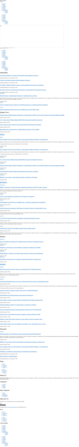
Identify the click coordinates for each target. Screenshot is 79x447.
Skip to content (3, 0)
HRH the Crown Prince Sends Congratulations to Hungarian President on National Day (22, 342)
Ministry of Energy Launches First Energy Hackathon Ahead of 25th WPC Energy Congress (23, 187)
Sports (3, 8)
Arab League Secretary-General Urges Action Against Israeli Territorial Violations (20, 124)
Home (3, 364)
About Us (4, 366)
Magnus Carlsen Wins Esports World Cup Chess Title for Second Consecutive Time (21, 319)
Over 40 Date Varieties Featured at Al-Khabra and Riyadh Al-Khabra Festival (20, 218)
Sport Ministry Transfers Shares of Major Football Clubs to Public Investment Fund (21, 300)
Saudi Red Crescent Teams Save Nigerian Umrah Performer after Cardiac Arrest (20, 259)
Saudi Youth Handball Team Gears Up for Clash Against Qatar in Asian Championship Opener (24, 281)
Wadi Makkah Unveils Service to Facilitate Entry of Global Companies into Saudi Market (22, 202)
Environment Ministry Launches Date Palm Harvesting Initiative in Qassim (19, 75)
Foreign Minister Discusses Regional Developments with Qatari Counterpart (19, 171)
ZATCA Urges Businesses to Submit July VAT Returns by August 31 (17, 196)
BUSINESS (3, 182)
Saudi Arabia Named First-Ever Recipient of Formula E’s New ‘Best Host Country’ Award (23, 324)
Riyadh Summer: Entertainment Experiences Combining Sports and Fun (18, 95)
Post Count (4, 365)
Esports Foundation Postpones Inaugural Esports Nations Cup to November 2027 (20, 309)
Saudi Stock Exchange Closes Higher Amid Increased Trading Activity (18, 228)
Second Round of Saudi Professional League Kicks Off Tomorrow (16, 295)
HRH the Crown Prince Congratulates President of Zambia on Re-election (18, 177)
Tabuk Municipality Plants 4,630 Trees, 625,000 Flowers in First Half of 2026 (19, 109)
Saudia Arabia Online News (12, 407)
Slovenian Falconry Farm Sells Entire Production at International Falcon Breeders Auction (23, 90)
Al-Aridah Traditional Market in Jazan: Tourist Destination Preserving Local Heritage (22, 85)
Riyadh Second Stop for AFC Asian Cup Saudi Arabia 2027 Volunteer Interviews (20, 269)
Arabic (6, 12)
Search (1, 48)
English (6, 11)
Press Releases (5, 10)
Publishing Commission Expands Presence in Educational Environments (18, 351)
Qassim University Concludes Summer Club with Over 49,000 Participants (19, 290)
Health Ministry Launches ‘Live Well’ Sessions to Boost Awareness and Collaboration (21, 253)
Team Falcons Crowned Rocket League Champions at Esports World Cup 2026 (20, 314)
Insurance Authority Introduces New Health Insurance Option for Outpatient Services (21, 241)
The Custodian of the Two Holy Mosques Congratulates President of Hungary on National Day (24, 139)
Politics (3, 4)
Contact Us (4, 367)
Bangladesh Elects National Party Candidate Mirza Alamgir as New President (19, 129)
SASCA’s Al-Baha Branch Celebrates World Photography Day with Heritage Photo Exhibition (24, 105)
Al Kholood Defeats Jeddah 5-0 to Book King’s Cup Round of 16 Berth (18, 304)
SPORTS (3, 264)
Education (4, 9)
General (4, 3)
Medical (4, 7)
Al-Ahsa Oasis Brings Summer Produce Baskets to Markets (15, 80)
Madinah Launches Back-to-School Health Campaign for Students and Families (20, 247)
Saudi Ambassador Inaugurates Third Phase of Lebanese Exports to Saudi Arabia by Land (23, 208)
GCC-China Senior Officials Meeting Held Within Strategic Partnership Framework (21, 120)
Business (4, 5)
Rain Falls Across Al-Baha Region (8, 356)
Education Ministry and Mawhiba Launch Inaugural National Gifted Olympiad (20, 334)
